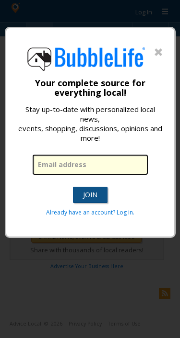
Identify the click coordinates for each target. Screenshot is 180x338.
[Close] (158, 52)
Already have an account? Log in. (90, 212)
